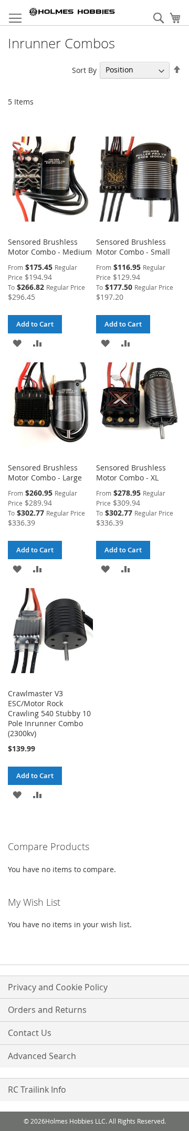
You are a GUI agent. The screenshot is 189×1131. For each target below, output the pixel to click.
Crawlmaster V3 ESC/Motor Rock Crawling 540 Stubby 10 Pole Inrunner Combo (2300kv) (49, 713)
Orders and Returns (47, 1009)
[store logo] (72, 11)
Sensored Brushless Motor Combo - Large (45, 473)
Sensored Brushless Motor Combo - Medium (50, 247)
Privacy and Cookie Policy (58, 987)
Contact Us (29, 1033)
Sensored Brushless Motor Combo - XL (131, 473)
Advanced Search (42, 1056)
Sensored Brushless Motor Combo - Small (133, 247)
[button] (17, 342)
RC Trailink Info (37, 1089)
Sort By (84, 70)
